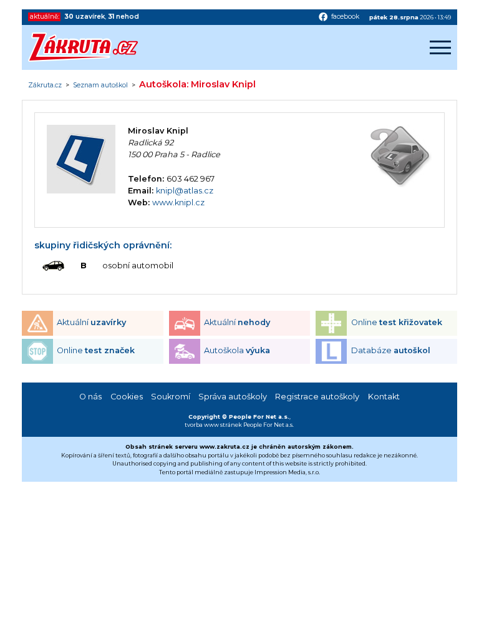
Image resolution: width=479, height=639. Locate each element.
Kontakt (384, 396)
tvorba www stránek (213, 424)
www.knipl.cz (178, 202)
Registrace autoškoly (317, 396)
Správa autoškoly (232, 396)
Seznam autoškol (100, 85)
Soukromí (170, 396)
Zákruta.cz (45, 85)
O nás (90, 396)
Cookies (126, 396)
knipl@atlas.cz (184, 190)
